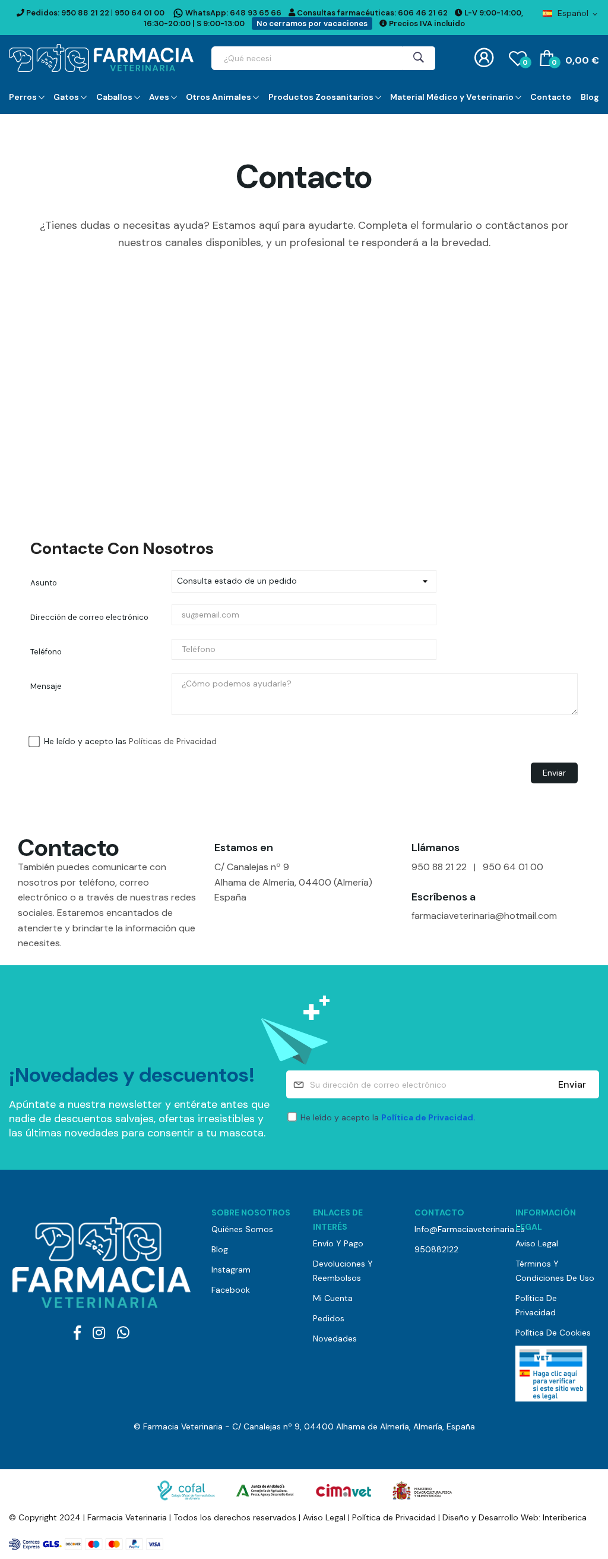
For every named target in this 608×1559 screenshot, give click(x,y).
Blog (219, 1249)
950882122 (436, 1249)
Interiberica (565, 1517)
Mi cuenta (333, 1298)
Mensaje (46, 686)
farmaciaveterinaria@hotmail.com (484, 915)
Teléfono (46, 652)
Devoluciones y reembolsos (343, 1270)
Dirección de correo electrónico (89, 617)
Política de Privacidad (536, 1305)
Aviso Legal (536, 1243)
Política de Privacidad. (428, 1117)
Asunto (43, 583)
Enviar (572, 1084)
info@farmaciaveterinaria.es (456, 1229)
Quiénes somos (242, 1229)
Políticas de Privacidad (173, 741)
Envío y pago (338, 1243)
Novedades (335, 1338)
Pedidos (328, 1318)
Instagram (231, 1269)
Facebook (230, 1289)
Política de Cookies (553, 1332)
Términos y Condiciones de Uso (554, 1270)
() (525, 62)
